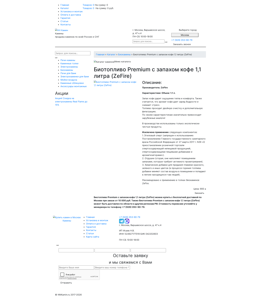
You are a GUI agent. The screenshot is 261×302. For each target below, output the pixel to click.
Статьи (64, 21)
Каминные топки (69, 63)
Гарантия (65, 18)
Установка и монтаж (71, 11)
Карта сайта (92, 236)
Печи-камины (67, 60)
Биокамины (66, 70)
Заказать (199, 193)
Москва (185, 35)
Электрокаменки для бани (74, 76)
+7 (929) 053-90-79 (181, 40)
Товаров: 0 (88, 5)
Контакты (65, 24)
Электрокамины (69, 66)
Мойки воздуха (68, 79)
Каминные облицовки (72, 83)
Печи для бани (68, 73)
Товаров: (88, 8)
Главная (64, 5)
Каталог (64, 8)
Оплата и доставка (70, 14)
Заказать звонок (182, 44)
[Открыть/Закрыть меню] (59, 2)
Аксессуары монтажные (73, 86)
